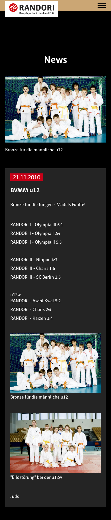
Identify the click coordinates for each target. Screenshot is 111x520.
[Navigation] (102, 5)
